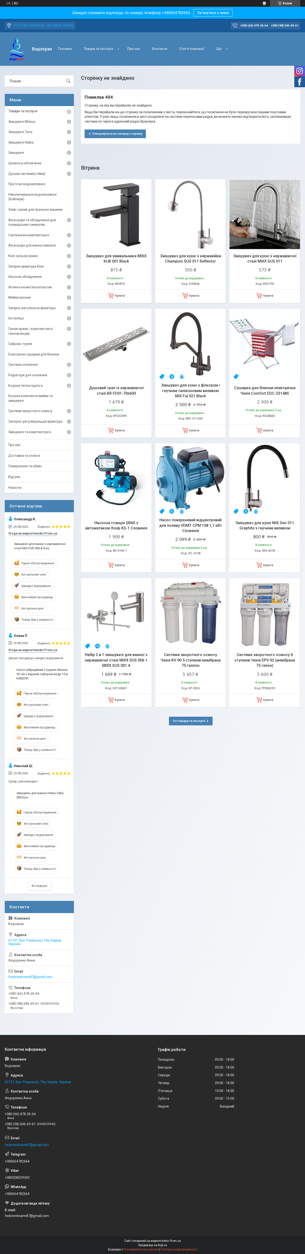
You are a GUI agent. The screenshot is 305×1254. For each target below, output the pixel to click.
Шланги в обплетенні (24, 163)
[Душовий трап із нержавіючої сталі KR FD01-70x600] (116, 344)
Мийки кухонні (19, 297)
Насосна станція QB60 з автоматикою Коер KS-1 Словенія (116, 525)
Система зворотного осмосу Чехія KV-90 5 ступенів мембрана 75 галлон (191, 660)
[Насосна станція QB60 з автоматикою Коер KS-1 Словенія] (116, 478)
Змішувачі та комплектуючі (29, 432)
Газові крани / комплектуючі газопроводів (30, 331)
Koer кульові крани (23, 256)
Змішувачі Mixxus (21, 122)
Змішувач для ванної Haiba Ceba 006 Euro (40, 795)
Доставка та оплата (24, 455)
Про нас (133, 49)
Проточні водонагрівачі (26, 184)
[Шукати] (68, 81)
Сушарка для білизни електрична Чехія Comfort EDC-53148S (264, 390)
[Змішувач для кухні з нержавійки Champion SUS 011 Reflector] (190, 214)
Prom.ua (175, 1241)
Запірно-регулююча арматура (32, 308)
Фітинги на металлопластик (30, 287)
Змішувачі (16, 153)
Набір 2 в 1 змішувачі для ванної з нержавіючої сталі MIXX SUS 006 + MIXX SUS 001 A (116, 660)
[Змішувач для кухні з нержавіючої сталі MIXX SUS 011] (264, 214)
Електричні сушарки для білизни (33, 354)
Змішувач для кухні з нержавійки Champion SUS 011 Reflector (190, 259)
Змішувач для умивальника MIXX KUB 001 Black (116, 259)
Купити (120, 295)
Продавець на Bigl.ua (152, 1245)
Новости (14, 488)
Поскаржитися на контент (140, 1249)
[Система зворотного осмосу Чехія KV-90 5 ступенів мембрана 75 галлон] (190, 613)
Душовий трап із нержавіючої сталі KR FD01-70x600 (116, 390)
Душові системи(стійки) (27, 174)
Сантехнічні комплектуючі (28, 235)
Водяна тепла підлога (25, 386)
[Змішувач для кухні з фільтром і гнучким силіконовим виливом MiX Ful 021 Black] (190, 344)
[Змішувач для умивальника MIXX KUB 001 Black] (116, 214)
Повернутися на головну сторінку (117, 133)
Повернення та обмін (24, 466)
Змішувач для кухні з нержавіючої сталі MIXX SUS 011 (264, 259)
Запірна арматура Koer (26, 266)
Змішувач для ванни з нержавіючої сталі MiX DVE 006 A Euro (40, 546)
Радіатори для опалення (27, 375)
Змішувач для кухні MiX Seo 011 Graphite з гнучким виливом (264, 525)
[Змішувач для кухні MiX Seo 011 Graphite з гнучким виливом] (264, 478)
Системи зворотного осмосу (30, 411)
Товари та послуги (98, 49)
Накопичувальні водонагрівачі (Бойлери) (32, 197)
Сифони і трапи (20, 344)
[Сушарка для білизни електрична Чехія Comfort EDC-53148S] (264, 344)
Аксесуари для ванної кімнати (32, 245)
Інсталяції (16, 318)
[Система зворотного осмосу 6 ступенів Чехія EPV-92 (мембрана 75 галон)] (264, 613)
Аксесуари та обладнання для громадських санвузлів (32, 222)
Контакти (159, 49)
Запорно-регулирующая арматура (35, 421)
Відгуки (14, 477)
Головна (65, 49)
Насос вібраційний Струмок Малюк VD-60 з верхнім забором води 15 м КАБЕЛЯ (42, 674)
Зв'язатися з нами (213, 13)
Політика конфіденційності (179, 1249)
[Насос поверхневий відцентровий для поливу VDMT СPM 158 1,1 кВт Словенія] (190, 478)
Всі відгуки (39, 886)
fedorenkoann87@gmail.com (30, 977)
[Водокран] (16, 49)
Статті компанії (191, 49)
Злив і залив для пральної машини (35, 209)
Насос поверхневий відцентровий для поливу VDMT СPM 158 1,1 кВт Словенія (190, 525)
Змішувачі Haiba (20, 142)
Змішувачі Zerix (20, 132)
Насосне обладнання (24, 277)
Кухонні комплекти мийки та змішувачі (30, 398)
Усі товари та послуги (189, 721)
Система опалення (23, 364)
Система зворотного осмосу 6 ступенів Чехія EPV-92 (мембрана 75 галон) (264, 660)
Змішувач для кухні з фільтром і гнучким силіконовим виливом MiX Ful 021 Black (190, 390)
